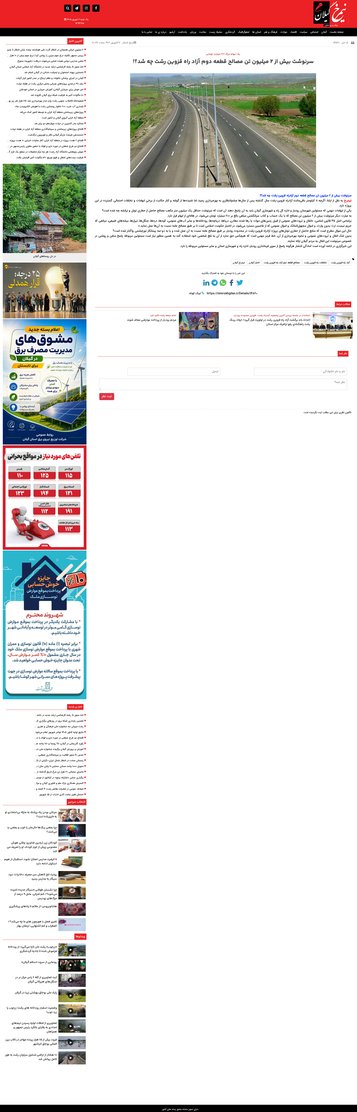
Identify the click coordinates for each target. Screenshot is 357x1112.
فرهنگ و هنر (270, 32)
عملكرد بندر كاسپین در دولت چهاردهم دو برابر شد (58, 124)
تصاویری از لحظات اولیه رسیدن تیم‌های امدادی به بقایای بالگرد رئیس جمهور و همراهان (34, 1027)
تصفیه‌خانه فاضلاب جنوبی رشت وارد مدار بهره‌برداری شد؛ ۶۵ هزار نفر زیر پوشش (45, 101)
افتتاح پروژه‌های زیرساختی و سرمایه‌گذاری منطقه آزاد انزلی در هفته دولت (46, 129)
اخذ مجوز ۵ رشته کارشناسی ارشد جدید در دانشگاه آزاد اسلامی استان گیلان (46, 67)
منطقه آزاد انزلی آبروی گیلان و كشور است (62, 118)
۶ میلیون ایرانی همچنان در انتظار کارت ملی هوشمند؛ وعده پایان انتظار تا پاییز (45, 50)
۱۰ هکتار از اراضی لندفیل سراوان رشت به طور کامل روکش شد (31, 1057)
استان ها (256, 32)
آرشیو (172, 32)
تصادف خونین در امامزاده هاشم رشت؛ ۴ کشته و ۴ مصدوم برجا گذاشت (58, 789)
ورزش (193, 32)
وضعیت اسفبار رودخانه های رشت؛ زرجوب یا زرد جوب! (32, 1010)
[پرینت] (352, 43)
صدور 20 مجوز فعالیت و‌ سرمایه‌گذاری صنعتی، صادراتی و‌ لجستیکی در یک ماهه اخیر (58, 755)
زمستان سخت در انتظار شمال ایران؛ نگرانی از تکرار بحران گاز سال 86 (58, 761)
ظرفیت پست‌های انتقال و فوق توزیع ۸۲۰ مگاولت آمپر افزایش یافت (49, 158)
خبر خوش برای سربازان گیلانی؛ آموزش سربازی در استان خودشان (51, 90)
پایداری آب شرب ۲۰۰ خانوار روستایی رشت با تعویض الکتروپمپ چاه (49, 107)
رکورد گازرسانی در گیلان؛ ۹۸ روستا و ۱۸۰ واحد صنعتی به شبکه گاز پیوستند (58, 744)
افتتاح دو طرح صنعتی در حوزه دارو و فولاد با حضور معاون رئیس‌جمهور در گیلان (45, 146)
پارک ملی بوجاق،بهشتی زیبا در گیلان (36, 993)
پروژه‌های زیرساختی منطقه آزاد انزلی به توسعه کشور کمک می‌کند (51, 112)
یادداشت (182, 32)
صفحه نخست (336, 32)
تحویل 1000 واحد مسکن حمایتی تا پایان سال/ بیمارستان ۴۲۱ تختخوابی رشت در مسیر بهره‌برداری (58, 766)
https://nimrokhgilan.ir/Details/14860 (231, 293)
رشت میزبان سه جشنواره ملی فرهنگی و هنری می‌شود (58, 727)
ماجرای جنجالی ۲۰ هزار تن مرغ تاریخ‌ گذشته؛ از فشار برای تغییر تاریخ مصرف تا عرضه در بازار (58, 772)
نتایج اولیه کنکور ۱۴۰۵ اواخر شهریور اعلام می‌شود (59, 732)
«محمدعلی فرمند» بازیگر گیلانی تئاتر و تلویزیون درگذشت (55, 135)
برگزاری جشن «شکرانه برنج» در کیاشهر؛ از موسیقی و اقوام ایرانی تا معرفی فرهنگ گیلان (58, 778)
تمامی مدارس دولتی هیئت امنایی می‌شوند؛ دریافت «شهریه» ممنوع (50, 61)
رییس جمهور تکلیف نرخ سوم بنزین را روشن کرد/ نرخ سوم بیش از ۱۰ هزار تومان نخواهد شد (45, 56)
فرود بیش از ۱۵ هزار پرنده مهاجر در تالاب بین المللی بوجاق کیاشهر (31, 1042)
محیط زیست (215, 32)
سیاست (303, 32)
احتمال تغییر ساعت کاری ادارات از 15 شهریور (61, 795)
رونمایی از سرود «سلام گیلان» (39, 962)
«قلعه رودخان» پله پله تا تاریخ (44, 256)
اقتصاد (293, 32)
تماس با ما (147, 32)
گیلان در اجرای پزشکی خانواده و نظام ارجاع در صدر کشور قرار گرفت (49, 78)
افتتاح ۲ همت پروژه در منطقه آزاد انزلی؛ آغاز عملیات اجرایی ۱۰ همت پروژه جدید (45, 141)
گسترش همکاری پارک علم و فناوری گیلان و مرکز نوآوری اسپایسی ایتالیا (58, 783)
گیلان (324, 32)
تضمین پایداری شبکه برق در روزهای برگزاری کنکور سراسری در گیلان (58, 721)
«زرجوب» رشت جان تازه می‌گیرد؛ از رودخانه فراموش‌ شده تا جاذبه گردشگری (32, 949)
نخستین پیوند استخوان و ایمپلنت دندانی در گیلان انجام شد (53, 73)
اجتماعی (314, 32)
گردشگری (230, 32)
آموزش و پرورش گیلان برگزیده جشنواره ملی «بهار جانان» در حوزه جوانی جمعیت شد (58, 749)
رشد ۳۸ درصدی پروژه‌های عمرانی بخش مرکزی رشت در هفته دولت (49, 84)
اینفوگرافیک (243, 32)
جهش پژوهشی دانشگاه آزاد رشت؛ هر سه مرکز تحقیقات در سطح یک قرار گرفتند (45, 152)
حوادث (283, 32)
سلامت (202, 32)
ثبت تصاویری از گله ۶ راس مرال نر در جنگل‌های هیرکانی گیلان (36, 979)
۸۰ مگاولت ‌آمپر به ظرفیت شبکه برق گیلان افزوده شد (57, 95)
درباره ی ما (160, 32)
